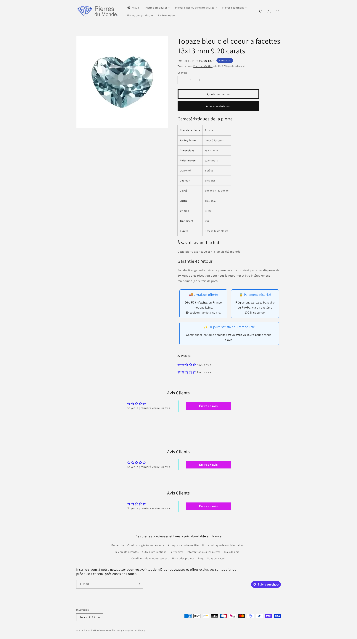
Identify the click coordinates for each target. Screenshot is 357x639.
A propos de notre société (183, 545)
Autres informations (154, 552)
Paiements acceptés (127, 552)
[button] (261, 11)
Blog (200, 558)
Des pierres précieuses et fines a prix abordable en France (179, 536)
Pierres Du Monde (92, 630)
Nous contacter (216, 558)
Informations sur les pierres (204, 552)
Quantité (182, 72)
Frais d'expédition (203, 66)
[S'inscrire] (139, 584)
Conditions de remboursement (150, 558)
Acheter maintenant (218, 106)
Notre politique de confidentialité (222, 545)
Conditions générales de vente (145, 545)
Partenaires (177, 552)
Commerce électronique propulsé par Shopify (123, 630)
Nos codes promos (183, 558)
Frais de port (231, 552)
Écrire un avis (208, 406)
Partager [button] (186, 355)
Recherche (117, 545)
